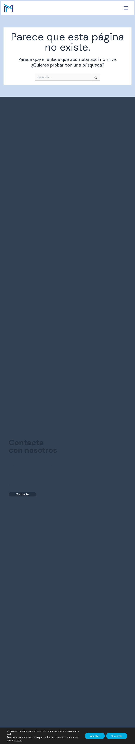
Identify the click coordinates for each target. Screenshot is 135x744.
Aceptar (94, 735)
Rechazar (116, 735)
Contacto (22, 494)
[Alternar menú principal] (126, 8)
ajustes (18, 740)
